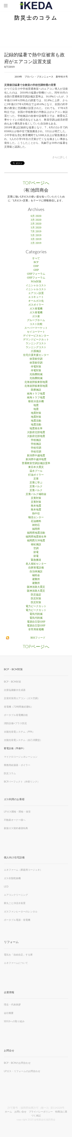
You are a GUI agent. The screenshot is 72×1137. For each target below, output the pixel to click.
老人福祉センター (36, 564)
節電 (36, 552)
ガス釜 (36, 316)
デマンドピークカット (36, 339)
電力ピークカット (36, 606)
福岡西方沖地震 (36, 540)
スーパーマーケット (36, 328)
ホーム (8, 1111)
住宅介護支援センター (36, 355)
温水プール (36, 471)
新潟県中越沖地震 (36, 459)
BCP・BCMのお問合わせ (17, 1062)
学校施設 (36, 440)
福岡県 (36, 529)
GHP (36, 270)
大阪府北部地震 (36, 432)
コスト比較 (36, 324)
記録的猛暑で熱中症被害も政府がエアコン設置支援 (34, 58)
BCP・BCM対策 (12, 681)
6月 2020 (36, 216)
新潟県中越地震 (36, 455)
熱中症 (36, 513)
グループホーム (36, 320)
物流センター (36, 517)
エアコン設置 (36, 293)
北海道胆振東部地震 (36, 382)
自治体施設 (36, 571)
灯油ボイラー (36, 475)
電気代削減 (36, 614)
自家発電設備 (36, 567)
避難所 (36, 579)
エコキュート (36, 297)
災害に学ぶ (36, 482)
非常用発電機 (36, 629)
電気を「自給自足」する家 (18, 954)
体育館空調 (36, 359)
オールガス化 (36, 301)
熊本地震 (36, 506)
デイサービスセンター (36, 335)
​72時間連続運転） (23, 706)
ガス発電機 (36, 308)
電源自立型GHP (36, 621)
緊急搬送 (36, 560)
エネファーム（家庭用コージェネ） (23, 869)
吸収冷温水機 (36, 401)
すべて (36, 258)
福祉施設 (36, 544)
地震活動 (36, 420)
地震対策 (36, 413)
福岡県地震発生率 (36, 536)
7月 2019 (36, 231)
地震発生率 (36, 428)
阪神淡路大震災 (36, 587)
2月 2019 (36, 243)
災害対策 (36, 498)
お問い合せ (20, 1111)
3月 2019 (36, 239)
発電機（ (8, 706)
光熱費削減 (36, 374)
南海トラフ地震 (36, 393)
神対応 (36, 525)
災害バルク (36, 486)
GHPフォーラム (36, 274)
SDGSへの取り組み (14, 1021)
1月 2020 (36, 227)
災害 (36, 478)
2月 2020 (36, 224)
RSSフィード (37, 638)
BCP (36, 262)
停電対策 (36, 366)
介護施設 (36, 351)
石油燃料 (36, 521)
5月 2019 (36, 235)
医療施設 (36, 390)
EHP (36, 266)
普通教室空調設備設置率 (36, 463)
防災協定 (36, 594)
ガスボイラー (36, 305)
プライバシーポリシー (41, 1111)
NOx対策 (36, 281)
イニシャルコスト (36, 285)
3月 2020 (36, 220)
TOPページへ (36, 183)
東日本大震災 (36, 467)
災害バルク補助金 (36, 494)
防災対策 (36, 598)
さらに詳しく (60, 157)
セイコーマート (36, 332)
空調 (36, 548)
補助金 (36, 575)
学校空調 (36, 448)
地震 (36, 405)
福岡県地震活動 (36, 533)
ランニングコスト (36, 343)
